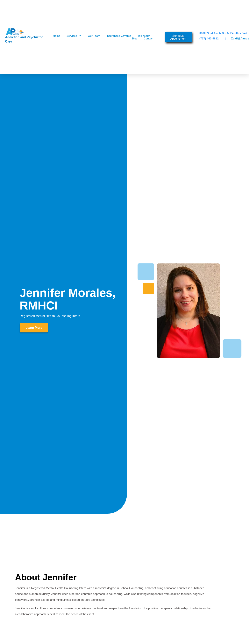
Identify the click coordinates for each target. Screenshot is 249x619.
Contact (148, 38)
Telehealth (144, 35)
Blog (135, 38)
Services (72, 35)
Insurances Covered (118, 35)
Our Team (94, 35)
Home (56, 35)
